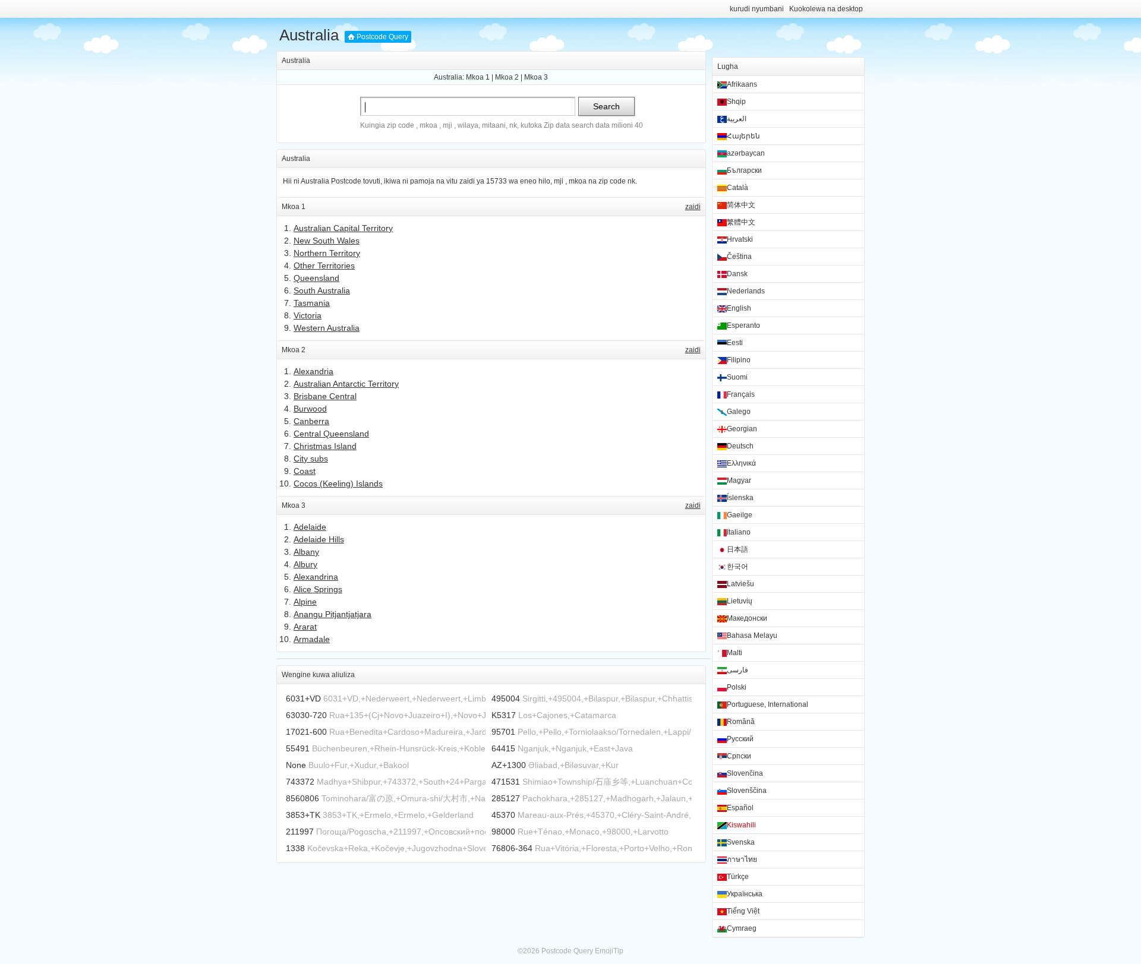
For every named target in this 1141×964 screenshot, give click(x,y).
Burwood (310, 408)
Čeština (739, 256)
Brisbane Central (325, 396)
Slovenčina (745, 773)
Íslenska (740, 498)
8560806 (302, 798)
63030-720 (306, 715)
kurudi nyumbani (757, 9)
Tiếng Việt (743, 911)
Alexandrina (316, 576)
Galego (739, 411)
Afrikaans (742, 84)
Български (744, 170)
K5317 (503, 715)
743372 (300, 781)
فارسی (737, 670)
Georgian (742, 429)
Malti (734, 653)
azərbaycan (746, 153)
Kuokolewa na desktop (826, 9)
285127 (505, 798)
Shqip (736, 101)
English (739, 308)
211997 (300, 831)
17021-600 (306, 732)
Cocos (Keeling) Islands (338, 483)
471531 (505, 781)
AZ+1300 (508, 765)
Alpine (305, 601)
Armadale (312, 639)
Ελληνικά (741, 463)
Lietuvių (739, 601)
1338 (295, 848)
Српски (739, 756)
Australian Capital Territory (343, 228)
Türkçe (738, 877)
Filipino (739, 360)
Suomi (737, 377)
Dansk (737, 274)
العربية (736, 119)
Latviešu (740, 584)
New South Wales (327, 240)
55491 (298, 748)
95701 (503, 732)
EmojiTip (609, 951)
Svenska (741, 842)
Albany (306, 552)
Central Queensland (331, 433)
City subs (311, 458)
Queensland (316, 278)
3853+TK (303, 815)
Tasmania (312, 303)
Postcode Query (382, 37)
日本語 (737, 549)
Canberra (311, 421)
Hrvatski (740, 239)
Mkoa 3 (536, 77)
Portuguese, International (767, 704)
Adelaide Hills (319, 539)
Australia (309, 35)
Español (740, 808)
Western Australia (327, 328)
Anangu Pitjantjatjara (332, 614)
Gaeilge (739, 515)
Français (741, 394)
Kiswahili (741, 825)
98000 (503, 831)
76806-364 (511, 848)
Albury (305, 564)
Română (741, 722)
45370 (503, 815)
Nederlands (746, 291)
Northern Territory (327, 253)
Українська (744, 894)
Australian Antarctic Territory (346, 383)
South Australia (322, 290)
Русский (740, 739)
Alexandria (313, 371)
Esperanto (743, 325)
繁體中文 (741, 222)
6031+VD (303, 698)
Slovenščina (747, 790)
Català (737, 188)
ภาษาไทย (742, 859)
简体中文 (741, 205)
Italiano (739, 532)
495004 (505, 698)
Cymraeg (742, 928)
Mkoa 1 (478, 77)
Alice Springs (318, 589)
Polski (736, 687)
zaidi (693, 207)
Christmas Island (325, 446)
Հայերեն (743, 136)
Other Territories (324, 265)
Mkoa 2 (507, 77)
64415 (503, 748)
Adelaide (310, 527)
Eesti (735, 343)
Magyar (739, 480)
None (296, 765)
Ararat (305, 626)
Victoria (308, 315)
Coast (305, 471)
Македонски (747, 618)
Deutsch (740, 446)
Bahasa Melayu (752, 635)
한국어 (737, 566)
